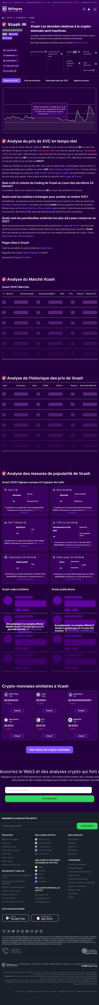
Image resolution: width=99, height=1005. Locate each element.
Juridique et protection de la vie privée (41, 991)
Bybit (67, 169)
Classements (21, 18)
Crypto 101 (6, 843)
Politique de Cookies (66, 991)
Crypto (10, 18)
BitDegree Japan (74, 890)
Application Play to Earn (11, 865)
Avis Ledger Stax (41, 895)
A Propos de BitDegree (77, 864)
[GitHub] (41, 931)
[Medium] (27, 931)
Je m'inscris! (49, 798)
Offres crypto (7, 861)
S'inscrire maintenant (73, 547)
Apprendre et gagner (10, 839)
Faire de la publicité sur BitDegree (81, 882)
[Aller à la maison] (4, 17)
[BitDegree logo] (10, 965)
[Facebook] (18, 931)
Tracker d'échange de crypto (54, 173)
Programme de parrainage (78, 879)
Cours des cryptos (9, 898)
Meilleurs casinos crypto (11, 891)
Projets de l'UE (74, 875)
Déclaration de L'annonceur (86, 991)
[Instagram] (32, 931)
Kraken (75, 169)
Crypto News (46, 248)
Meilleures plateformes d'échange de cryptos (16, 876)
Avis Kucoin (72, 854)
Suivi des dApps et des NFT (13, 902)
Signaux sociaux (81, 80)
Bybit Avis (72, 843)
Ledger (68, 176)
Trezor (78, 176)
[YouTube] (13, 931)
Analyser (17, 710)
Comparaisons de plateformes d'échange (14, 882)
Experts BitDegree (75, 868)
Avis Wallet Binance (42, 902)
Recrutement (73, 893)
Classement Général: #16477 (12, 30)
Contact (71, 897)
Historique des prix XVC (57, 80)
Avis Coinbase (73, 839)
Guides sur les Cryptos (11, 850)
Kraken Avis (72, 847)
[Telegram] (9, 931)
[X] (4, 931)
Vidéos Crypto (7, 857)
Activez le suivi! (80, 43)
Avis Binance (73, 850)
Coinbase (58, 169)
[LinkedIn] (22, 931)
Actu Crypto (6, 854)
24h (74, 52)
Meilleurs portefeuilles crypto (13, 887)
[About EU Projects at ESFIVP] (11, 950)
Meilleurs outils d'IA (9, 894)
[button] (89, 9)
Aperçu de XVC (11, 80)
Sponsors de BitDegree (77, 886)
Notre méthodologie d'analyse (80, 872)
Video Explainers (31, 252)
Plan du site (19, 991)
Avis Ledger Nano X (42, 898)
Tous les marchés (32, 80)
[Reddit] (36, 931)
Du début (26, 257)
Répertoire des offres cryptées (36, 208)
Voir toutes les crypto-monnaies (49, 749)
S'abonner (87, 826)
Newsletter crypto (9, 847)
